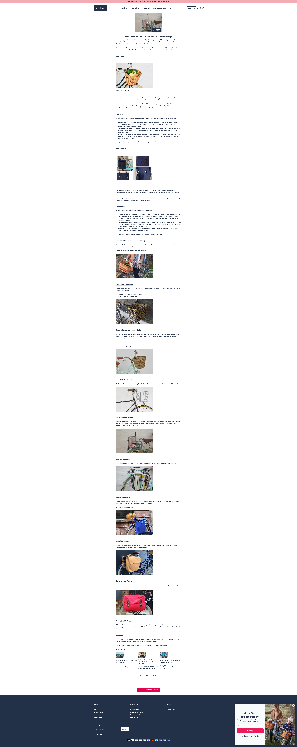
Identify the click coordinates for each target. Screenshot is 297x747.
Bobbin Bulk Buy (134, 717)
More (170, 8)
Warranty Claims (171, 709)
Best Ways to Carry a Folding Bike (170, 661)
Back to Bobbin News (149, 689)
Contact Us (96, 707)
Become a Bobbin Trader (136, 714)
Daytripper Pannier (121, 183)
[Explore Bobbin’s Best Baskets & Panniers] (134, 87)
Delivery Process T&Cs (136, 707)
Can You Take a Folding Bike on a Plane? (146, 661)
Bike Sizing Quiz (98, 717)
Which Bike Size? (134, 709)
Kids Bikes (123, 8)
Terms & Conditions (98, 712)
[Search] (199, 8)
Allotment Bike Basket (122, 91)
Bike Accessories (159, 8)
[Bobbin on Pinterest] (101, 734)
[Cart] (202, 8)
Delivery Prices (134, 704)
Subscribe (125, 729)
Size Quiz (191, 8)
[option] (148, 2)
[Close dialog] (293, 705)
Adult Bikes (135, 8)
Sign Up (250, 730)
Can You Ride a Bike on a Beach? (126, 661)
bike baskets (131, 645)
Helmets (146, 8)
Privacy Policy (97, 714)
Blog (95, 709)
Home (120, 33)
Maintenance (170, 707)
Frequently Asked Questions (137, 712)
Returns (169, 704)
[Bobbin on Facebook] (98, 734)
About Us (96, 704)
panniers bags (141, 645)
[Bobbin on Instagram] (94, 734)
